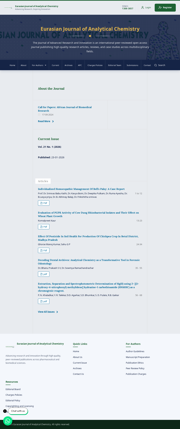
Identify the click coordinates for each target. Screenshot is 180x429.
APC (80, 65)
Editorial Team (114, 65)
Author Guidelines (135, 351)
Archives (68, 65)
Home (12, 65)
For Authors (37, 65)
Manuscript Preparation (138, 357)
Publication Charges (136, 374)
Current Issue (80, 362)
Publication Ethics (135, 362)
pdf (45, 274)
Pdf (45, 203)
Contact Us (78, 374)
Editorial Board (13, 389)
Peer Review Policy (135, 368)
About (23, 65)
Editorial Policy (13, 400)
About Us (77, 357)
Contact (147, 65)
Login (148, 7)
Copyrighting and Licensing (20, 406)
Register (167, 7)
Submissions (132, 65)
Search (161, 65)
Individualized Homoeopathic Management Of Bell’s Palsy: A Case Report (81, 189)
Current (55, 65)
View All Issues (46, 311)
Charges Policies (95, 65)
